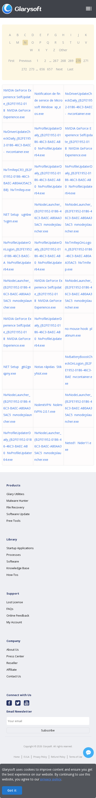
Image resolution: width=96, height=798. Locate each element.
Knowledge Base (17, 568)
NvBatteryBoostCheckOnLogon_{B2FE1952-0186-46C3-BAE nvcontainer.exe (78, 370)
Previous (25, 61)
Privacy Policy (40, 756)
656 (42, 69)
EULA (26, 756)
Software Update (18, 514)
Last (70, 69)
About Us (12, 650)
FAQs (9, 609)
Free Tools (13, 521)
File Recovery (15, 507)
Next (59, 69)
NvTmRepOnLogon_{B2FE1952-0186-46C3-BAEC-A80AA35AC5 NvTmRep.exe (78, 255)
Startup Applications (20, 548)
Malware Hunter (17, 501)
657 (49, 69)
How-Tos (12, 575)
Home (17, 756)
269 (70, 61)
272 (24, 69)
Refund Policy (58, 756)
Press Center (15, 656)
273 (31, 69)
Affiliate (11, 670)
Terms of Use (75, 756)
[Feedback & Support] (88, 752)
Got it (12, 790)
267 (55, 61)
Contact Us (13, 676)
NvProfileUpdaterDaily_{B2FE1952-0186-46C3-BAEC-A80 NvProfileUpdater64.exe (48, 141)
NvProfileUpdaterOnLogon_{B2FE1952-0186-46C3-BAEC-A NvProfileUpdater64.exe (17, 255)
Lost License (14, 602)
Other (63, 50)
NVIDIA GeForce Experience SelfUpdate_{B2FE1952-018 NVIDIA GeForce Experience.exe (17, 103)
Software (12, 561)
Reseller (12, 663)
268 (63, 61)
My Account (14, 622)
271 (86, 61)
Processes (13, 555)
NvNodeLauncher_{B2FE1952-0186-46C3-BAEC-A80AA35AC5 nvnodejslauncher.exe (48, 217)
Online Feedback (17, 615)
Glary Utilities (15, 494)
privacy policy (50, 779)
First (11, 61)
